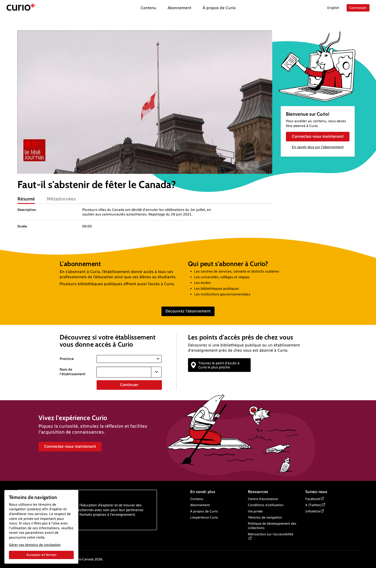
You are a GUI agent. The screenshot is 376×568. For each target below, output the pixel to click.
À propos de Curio (204, 511)
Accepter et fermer (41, 555)
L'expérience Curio (204, 517)
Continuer (129, 384)
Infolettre (312, 511)
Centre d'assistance (263, 499)
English (333, 8)
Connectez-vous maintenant (318, 136)
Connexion (358, 8)
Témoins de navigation (265, 517)
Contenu (196, 499)
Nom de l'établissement (73, 371)
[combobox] (123, 371)
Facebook (312, 499)
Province (67, 359)
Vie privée (255, 511)
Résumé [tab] (26, 199)
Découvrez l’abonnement (188, 311)
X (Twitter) (313, 505)
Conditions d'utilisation (266, 505)
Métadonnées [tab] (61, 199)
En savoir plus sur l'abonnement (318, 147)
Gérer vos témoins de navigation (35, 545)
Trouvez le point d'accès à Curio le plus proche (219, 365)
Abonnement (200, 505)
